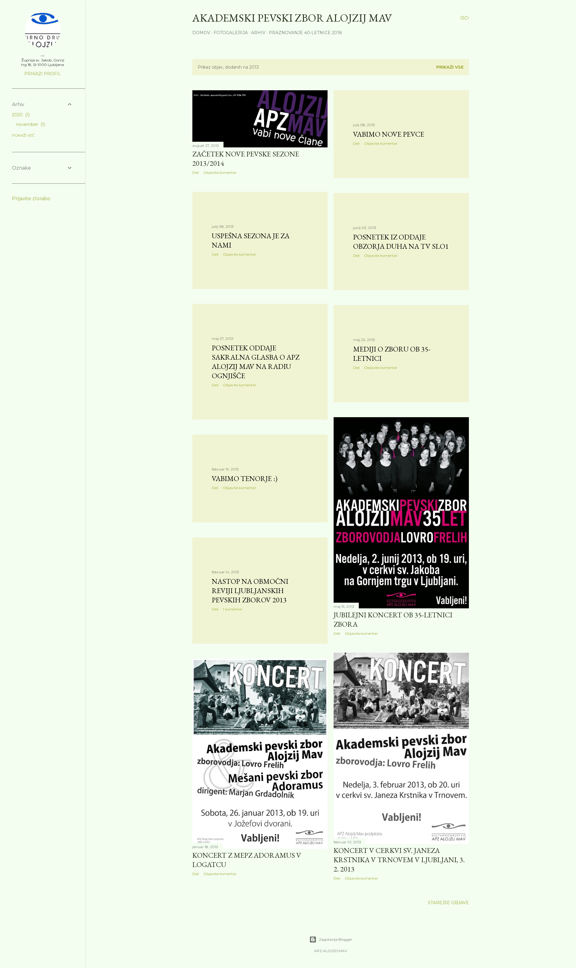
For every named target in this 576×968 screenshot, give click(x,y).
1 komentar (232, 609)
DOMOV (201, 32)
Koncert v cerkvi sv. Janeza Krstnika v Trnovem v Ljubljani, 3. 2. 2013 (399, 860)
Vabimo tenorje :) (245, 478)
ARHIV (258, 32)
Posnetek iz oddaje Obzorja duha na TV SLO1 (401, 241)
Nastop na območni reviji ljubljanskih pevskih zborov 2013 (250, 590)
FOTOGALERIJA (231, 32)
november (30, 124)
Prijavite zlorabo (31, 198)
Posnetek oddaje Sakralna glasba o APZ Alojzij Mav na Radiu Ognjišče (255, 361)
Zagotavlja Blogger (335, 939)
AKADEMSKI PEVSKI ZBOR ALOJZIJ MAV (292, 18)
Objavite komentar (220, 172)
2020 (20, 114)
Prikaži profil (42, 73)
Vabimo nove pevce (388, 134)
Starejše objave (448, 902)
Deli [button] (195, 172)
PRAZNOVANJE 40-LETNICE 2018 (305, 32)
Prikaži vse (450, 67)
